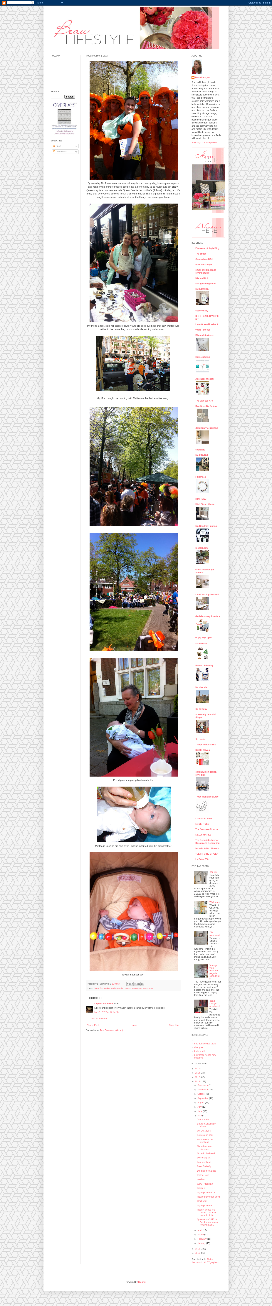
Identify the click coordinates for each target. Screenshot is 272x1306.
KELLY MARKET (204, 834)
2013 (198, 1077)
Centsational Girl (204, 259)
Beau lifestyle (202, 77)
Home (134, 1025)
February (202, 1239)
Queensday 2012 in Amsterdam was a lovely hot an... (207, 1222)
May (199, 1115)
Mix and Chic (202, 278)
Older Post (174, 1025)
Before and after (205, 1135)
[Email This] (128, 984)
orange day (137, 988)
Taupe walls (203, 1119)
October (201, 1094)
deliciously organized (206, 428)
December (203, 1085)
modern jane (202, 548)
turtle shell (199, 1051)
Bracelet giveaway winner (206, 1125)
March (200, 1234)
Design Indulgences (205, 283)
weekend (201, 1179)
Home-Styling (202, 357)
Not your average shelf (208, 1197)
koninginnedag (117, 988)
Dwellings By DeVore (206, 406)
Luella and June (203, 818)
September (203, 1098)
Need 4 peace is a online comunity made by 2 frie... (206, 1212)
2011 (198, 1248)
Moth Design (202, 289)
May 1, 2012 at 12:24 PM (106, 1012)
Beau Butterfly (204, 1166)
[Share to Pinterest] (142, 984)
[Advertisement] (62, 213)
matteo (128, 988)
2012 (198, 1081)
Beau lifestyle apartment (214, 1004)
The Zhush (200, 253)
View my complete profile (204, 142)
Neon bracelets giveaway (204, 1147)
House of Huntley (204, 665)
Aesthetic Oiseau (204, 379)
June (200, 1111)
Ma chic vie (201, 687)
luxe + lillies (201, 643)
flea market (105, 988)
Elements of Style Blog (207, 248)
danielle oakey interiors (207, 616)
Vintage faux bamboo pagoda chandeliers (214, 972)
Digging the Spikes (206, 1171)
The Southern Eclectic (207, 829)
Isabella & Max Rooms (207, 848)
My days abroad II (206, 1192)
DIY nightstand (214, 933)
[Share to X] (135, 984)
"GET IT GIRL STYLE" (206, 854)
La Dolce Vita (202, 859)
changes (198, 1047)
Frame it (201, 1188)
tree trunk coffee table (205, 1043)
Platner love (203, 1175)
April (200, 1230)
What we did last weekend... (205, 1140)
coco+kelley (201, 310)
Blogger (142, 1282)
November (203, 1089)
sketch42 (200, 449)
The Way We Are (204, 400)
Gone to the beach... (207, 1153)
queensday (148, 988)
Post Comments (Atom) (111, 1030)
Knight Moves (202, 750)
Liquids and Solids (103, 1003)
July (199, 1107)
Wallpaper (214, 902)
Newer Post (93, 1025)
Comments (61, 151)
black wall (202, 1201)
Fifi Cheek (200, 477)
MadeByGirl (201, 455)
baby (97, 988)
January (201, 1243)
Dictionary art (203, 1157)
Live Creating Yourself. (207, 594)
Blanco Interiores (204, 335)
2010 (198, 1253)
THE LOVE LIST (203, 638)
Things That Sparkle (205, 744)
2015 (198, 1068)
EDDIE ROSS (202, 824)
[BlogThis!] (132, 984)
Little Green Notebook (206, 324)
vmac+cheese (202, 329)
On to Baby (201, 709)
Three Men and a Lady (207, 796)
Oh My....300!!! (204, 1131)
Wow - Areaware (205, 1184)
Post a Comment (99, 1018)
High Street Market (205, 504)
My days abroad (205, 1205)
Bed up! (213, 872)
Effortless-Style (203, 264)
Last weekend (204, 1162)
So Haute (200, 739)
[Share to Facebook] (139, 984)
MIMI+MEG (200, 499)
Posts (58, 146)
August (201, 1102)
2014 (198, 1072)
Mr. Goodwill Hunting (206, 526)
